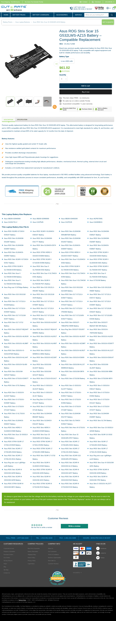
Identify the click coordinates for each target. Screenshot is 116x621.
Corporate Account (9, 548)
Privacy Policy (32, 560)
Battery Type (64, 56)
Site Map (6, 569)
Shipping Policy (32, 554)
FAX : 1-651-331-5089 (67, 538)
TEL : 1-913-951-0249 (44, 538)
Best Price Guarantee (34, 548)
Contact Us (7, 573)
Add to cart (85, 86)
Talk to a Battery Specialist (102, 109)
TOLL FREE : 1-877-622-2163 (17, 538)
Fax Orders (7, 557)
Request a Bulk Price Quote (69, 109)
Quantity (62, 75)
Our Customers (52, 551)
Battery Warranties (33, 551)
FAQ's (5, 563)
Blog (5, 566)
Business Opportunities (54, 557)
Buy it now (85, 92)
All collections (20, 14)
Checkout (98, 2)
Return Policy (31, 557)
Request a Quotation (9, 551)
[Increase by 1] (66, 76)
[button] (56, 62)
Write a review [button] (74, 526)
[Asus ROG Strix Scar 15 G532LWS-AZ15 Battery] (53, 107)
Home (6, 15)
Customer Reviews (53, 563)
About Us (50, 548)
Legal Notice (31, 563)
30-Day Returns (8, 560)
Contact (84, 2)
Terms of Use (22, 600)
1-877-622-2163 (79, 7)
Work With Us (52, 560)
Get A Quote (108, 22)
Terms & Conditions (53, 554)
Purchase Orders (87, 109)
